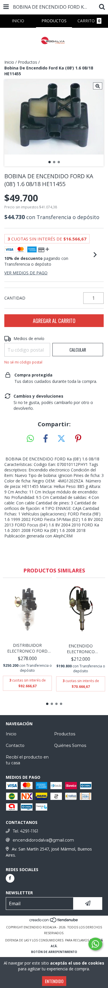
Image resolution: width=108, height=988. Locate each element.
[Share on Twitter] (61, 439)
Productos (27, 62)
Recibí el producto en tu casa (27, 759)
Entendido (54, 981)
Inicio (9, 62)
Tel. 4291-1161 (25, 831)
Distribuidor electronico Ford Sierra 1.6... (27, 648)
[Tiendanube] (54, 921)
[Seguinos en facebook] (10, 878)
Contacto (15, 745)
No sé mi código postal (23, 362)
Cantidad (14, 298)
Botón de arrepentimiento (54, 952)
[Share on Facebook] (45, 439)
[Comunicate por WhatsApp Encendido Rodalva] (95, 944)
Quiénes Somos (70, 745)
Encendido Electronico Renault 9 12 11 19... (81, 649)
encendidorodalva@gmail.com (43, 840)
